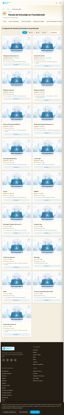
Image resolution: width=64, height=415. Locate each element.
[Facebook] (3, 360)
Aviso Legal (36, 378)
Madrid (4, 388)
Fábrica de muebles (26, 21)
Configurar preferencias (9, 412)
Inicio (3, 9)
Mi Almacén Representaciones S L (44, 124)
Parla (3, 400)
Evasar (5, 191)
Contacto (35, 373)
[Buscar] (56, 3)
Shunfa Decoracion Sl (9, 324)
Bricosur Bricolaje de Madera (11, 124)
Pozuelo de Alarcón (7, 395)
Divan (5, 291)
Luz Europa (37, 158)
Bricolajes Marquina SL (10, 158)
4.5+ (32, 32)
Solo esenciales (23, 412)
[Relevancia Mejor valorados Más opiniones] (55, 32)
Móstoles (4, 380)
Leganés (4, 383)
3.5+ (45, 32)
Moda (34, 357)
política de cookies (6, 407)
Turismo (35, 362)
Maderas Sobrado (8, 90)
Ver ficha (16, 64)
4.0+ (38, 32)
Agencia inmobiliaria (38, 364)
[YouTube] (15, 360)
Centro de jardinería (14, 21)
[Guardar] (28, 38)
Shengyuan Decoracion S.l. (11, 56)
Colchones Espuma (9, 257)
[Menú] (60, 3)
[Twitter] (7, 360)
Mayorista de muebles (39, 21)
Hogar (8, 9)
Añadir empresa (37, 371)
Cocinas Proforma (39, 56)
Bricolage (36, 257)
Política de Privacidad (38, 376)
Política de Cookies (38, 380)
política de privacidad (17, 407)
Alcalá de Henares (6, 373)
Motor (34, 359)
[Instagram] (11, 360)
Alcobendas (5, 397)
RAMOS (36, 191)
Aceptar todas (35, 412)
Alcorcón (4, 376)
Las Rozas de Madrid (7, 390)
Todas (4, 21)
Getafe (4, 378)
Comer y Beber (37, 354)
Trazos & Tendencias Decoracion (43, 291)
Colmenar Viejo (6, 385)
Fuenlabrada (5, 371)
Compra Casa (38, 224)
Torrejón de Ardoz (6, 392)
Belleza (35, 352)
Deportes (35, 350)
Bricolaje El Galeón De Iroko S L (12, 224)
